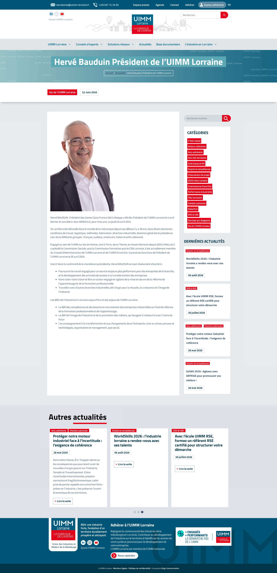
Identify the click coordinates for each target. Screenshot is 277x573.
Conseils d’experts (87, 44)
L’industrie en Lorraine (199, 44)
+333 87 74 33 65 (109, 5)
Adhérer (189, 5)
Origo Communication (170, 568)
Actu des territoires (197, 157)
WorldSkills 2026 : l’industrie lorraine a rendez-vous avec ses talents (204, 263)
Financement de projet (199, 175)
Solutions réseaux (119, 44)
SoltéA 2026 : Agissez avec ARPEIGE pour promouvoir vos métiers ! (203, 375)
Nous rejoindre (126, 555)
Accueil (109, 73)
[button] (135, 512)
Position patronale (197, 203)
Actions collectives (197, 146)
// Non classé (194, 140)
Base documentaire (168, 44)
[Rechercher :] (200, 15)
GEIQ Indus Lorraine (197, 180)
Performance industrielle (200, 192)
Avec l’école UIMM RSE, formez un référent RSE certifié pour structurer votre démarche (204, 300)
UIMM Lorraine (57, 44)
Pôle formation (195, 197)
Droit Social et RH (196, 163)
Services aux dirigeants (199, 220)
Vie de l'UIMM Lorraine (62, 92)
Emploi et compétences (199, 169)
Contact (174, 5)
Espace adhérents (214, 5)
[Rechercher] (224, 15)
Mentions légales (120, 568)
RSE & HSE (193, 214)
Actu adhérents (195, 152)
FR (229, 5)
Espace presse (141, 5)
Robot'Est (192, 209)
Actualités (145, 44)
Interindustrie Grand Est (199, 186)
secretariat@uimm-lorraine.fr (72, 5)
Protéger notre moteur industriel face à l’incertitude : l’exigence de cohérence (205, 338)
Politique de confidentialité (139, 568)
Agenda (160, 5)
